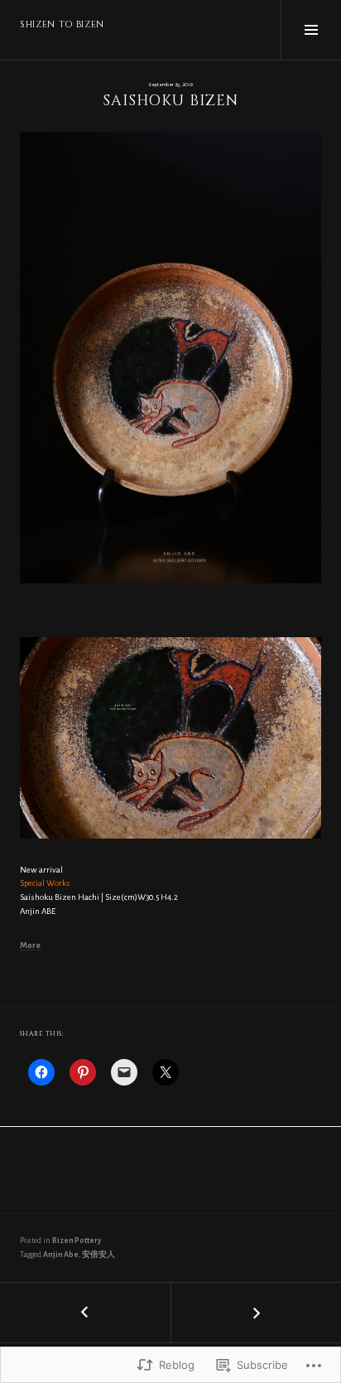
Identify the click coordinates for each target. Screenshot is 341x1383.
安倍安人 (98, 1254)
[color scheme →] (255, 1312)
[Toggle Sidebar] (311, 30)
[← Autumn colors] (85, 1312)
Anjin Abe (61, 1254)
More (30, 945)
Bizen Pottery (76, 1240)
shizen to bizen (62, 24)
